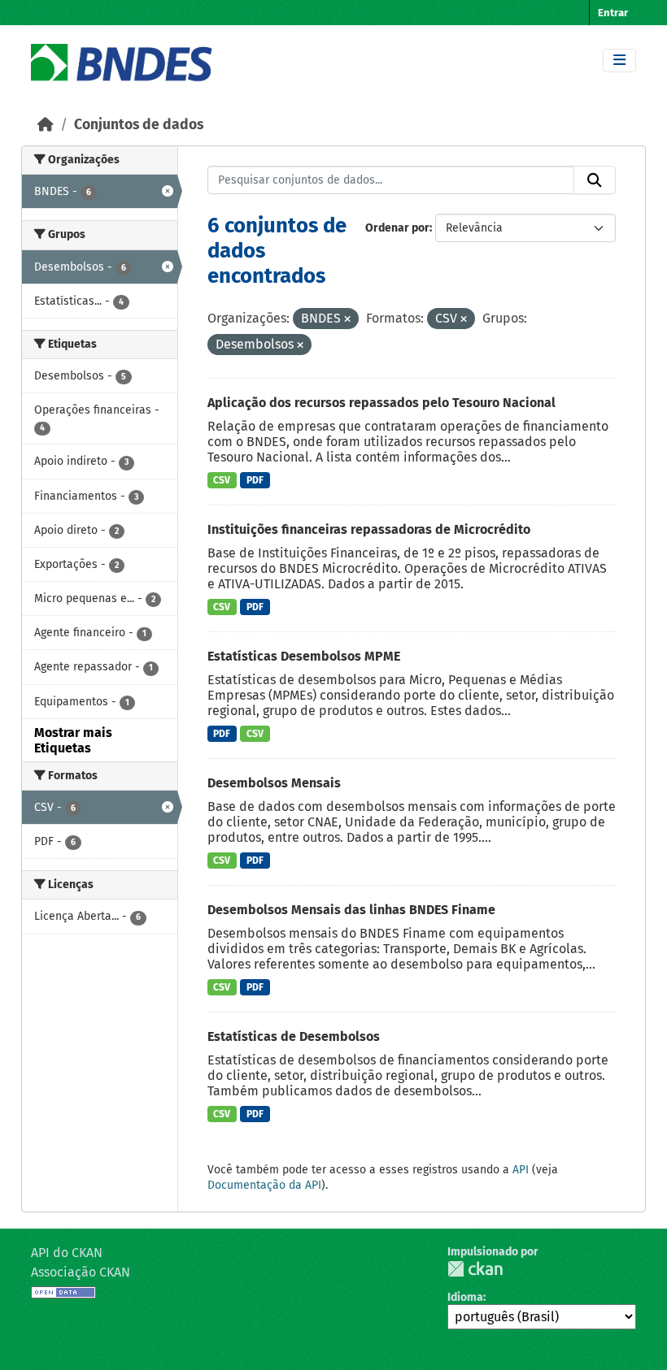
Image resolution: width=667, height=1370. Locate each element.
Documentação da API (264, 1185)
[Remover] (347, 319)
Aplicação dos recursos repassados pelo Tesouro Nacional (381, 402)
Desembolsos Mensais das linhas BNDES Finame (351, 909)
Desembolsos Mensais (274, 783)
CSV (221, 480)
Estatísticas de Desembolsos (293, 1036)
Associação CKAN (80, 1272)
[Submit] (594, 180)
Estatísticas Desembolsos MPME (303, 656)
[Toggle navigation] (619, 60)
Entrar (613, 13)
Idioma (465, 1297)
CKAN (475, 1268)
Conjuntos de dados (138, 124)
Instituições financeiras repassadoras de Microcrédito (368, 529)
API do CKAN (66, 1252)
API (520, 1170)
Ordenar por (397, 228)
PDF (255, 480)
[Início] (45, 124)
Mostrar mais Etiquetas (73, 740)
